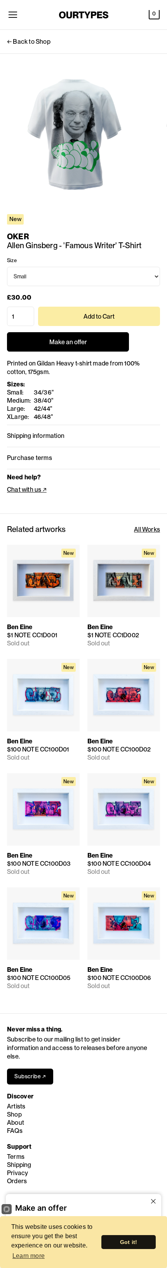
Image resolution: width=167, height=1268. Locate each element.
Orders (17, 1181)
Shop (14, 1114)
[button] (154, 14)
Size (12, 260)
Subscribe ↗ (30, 1076)
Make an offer (68, 345)
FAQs (15, 1130)
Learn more (28, 1256)
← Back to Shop (28, 41)
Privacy (17, 1173)
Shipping (19, 1164)
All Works (147, 529)
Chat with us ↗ (27, 489)
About (15, 1122)
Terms (15, 1156)
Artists (16, 1106)
